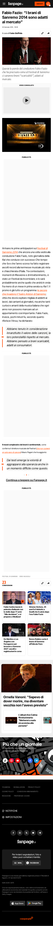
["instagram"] (11, 760)
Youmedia (6, 787)
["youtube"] (17, 760)
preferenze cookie (22, 796)
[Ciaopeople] (26, 918)
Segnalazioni (19, 787)
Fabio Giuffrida (16, 33)
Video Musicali (24, 576)
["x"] (23, 760)
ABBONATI (39, 4)
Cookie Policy (8, 791)
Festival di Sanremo (10, 576)
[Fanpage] (26, 842)
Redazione (6, 796)
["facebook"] (30, 760)
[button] (48, 33)
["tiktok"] (5, 760)
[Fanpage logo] (15, 4)
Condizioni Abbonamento (27, 791)
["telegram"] (36, 760)
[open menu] (3, 4)
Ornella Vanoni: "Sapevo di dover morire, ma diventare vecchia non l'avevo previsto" (25, 701)
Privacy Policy (34, 787)
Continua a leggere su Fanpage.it (26, 480)
